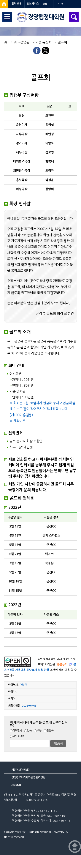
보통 (39, 730)
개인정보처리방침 (20, 770)
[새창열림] (4, 4)
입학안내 (16, 3)
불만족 (50, 730)
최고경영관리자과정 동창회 (32, 42)
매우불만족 (18, 736)
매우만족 (17, 730)
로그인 (60, 4)
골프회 (62, 42)
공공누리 (62, 664)
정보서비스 (33, 3)
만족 (29, 730)
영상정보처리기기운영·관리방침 (28, 777)
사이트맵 (16, 785)
